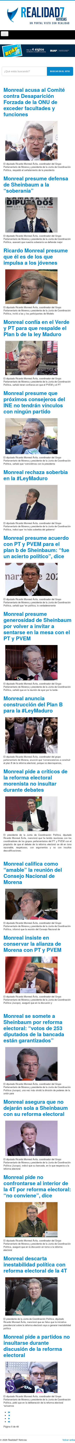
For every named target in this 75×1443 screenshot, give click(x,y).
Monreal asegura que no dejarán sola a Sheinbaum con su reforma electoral (35, 1108)
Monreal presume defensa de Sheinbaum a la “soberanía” (35, 184)
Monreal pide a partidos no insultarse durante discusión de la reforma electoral (36, 1346)
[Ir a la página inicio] (9, 1412)
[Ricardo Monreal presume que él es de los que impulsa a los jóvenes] (31, 286)
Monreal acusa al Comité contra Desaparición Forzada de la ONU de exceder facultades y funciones (34, 102)
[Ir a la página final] (9, 1421)
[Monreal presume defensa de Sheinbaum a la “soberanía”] (31, 214)
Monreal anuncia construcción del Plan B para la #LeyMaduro (33, 704)
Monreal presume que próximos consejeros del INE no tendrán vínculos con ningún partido (34, 402)
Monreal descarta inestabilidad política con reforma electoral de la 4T (35, 1264)
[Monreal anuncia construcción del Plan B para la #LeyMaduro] (31, 735)
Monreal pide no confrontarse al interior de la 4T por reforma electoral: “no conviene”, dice (37, 1186)
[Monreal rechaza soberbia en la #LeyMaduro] (31, 502)
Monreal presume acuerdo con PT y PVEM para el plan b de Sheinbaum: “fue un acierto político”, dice (36, 547)
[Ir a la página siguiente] (9, 1418)
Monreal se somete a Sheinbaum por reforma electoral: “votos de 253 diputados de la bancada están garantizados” (33, 1028)
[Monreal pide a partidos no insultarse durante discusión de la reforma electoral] (31, 1377)
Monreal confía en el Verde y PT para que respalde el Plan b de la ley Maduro (36, 328)
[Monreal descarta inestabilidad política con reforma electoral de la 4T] (31, 1296)
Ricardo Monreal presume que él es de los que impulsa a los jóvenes (35, 256)
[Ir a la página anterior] (9, 1415)
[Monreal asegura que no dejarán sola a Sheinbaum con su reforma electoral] (31, 1138)
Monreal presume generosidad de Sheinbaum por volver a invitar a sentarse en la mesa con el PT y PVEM (37, 626)
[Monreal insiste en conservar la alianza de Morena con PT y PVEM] (31, 974)
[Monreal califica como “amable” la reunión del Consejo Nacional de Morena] (31, 903)
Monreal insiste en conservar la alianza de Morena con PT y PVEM (32, 943)
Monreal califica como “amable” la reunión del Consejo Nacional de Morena (32, 873)
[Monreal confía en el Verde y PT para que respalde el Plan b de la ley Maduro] (31, 357)
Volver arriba (68, 1439)
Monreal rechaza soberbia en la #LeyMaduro (35, 475)
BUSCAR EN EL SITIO (60, 71)
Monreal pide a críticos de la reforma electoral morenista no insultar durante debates (35, 780)
